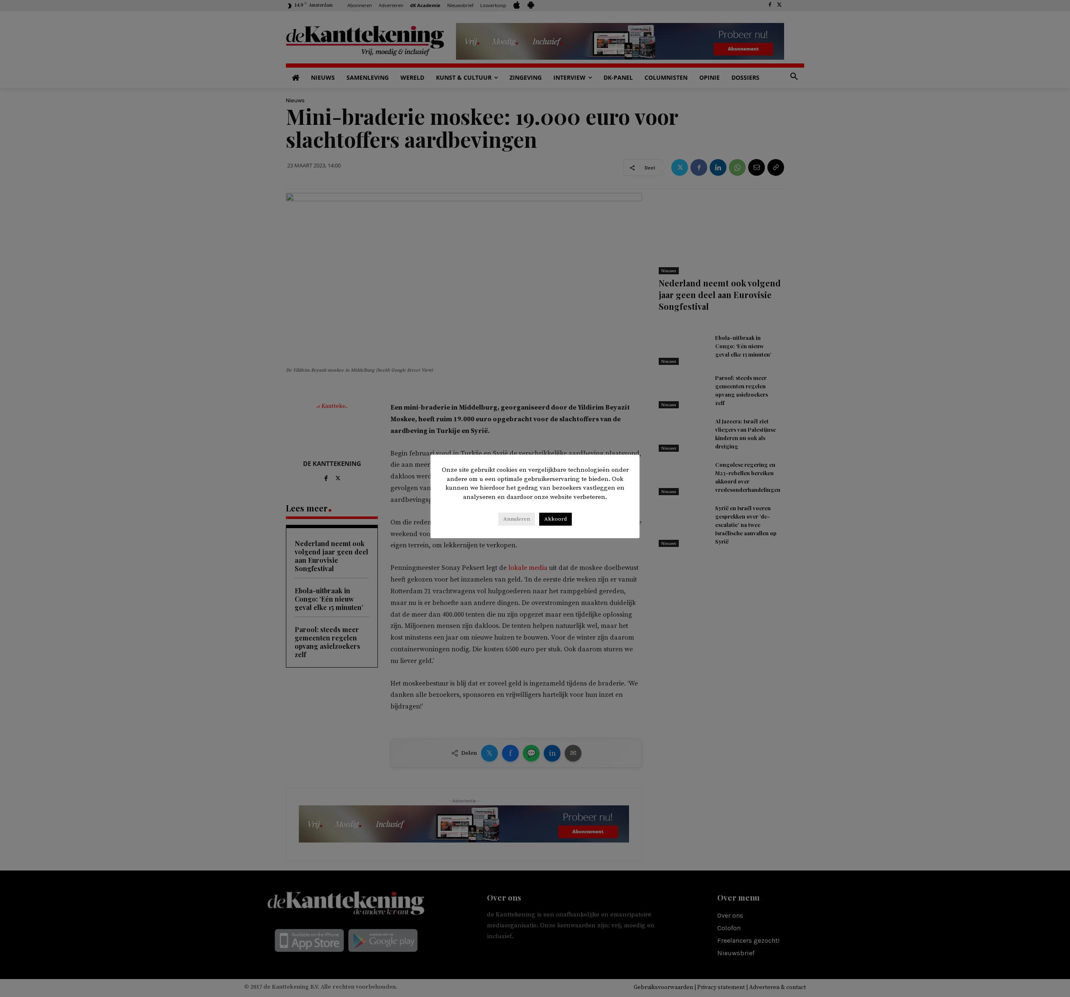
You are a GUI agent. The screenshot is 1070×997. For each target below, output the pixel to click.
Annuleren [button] (516, 519)
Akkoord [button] (555, 519)
